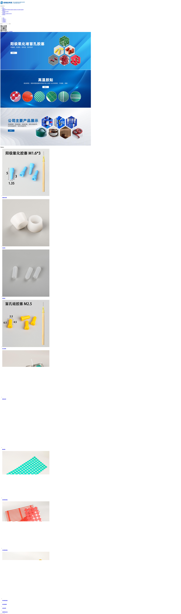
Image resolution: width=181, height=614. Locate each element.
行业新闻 (6, 11)
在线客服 (10, 31)
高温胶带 (22, 9)
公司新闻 (3, 11)
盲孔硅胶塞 (18, 9)
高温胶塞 (8, 9)
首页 (3, 7)
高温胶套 (11, 9)
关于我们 (3, 12)
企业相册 (6, 13)
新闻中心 (3, 10)
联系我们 (3, 14)
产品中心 (3, 8)
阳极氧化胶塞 (4, 9)
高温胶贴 (14, 9)
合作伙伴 (10, 13)
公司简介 (3, 13)
